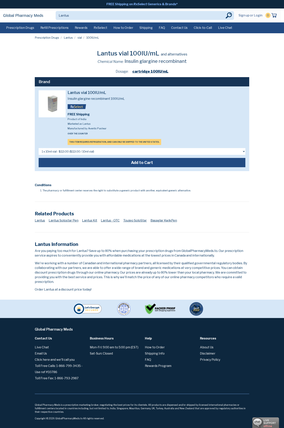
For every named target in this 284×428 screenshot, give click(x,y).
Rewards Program (158, 366)
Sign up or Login (250, 15)
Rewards (81, 28)
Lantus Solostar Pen (63, 220)
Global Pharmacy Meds (23, 15)
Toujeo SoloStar (135, 220)
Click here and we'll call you (55, 359)
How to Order (123, 28)
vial (79, 37)
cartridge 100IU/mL (150, 71)
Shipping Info (155, 353)
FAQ (162, 28)
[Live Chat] (255, 421)
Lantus (68, 37)
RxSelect (100, 28)
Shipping (146, 28)
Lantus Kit (89, 220)
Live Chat (225, 28)
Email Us (41, 353)
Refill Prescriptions (54, 28)
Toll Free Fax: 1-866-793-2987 (57, 378)
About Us (206, 347)
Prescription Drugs (20, 28)
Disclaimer (207, 353)
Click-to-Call (203, 28)
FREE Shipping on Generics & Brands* (142, 4)
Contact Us (179, 28)
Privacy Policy (210, 359)
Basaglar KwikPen (164, 220)
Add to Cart (142, 162)
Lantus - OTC (110, 220)
